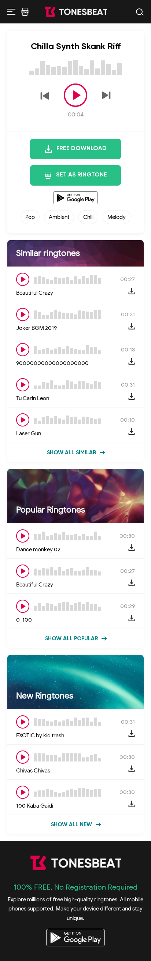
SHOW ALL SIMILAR (71, 452)
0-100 (24, 620)
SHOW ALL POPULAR (71, 638)
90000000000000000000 (52, 363)
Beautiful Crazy (34, 293)
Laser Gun (28, 433)
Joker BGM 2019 (36, 328)
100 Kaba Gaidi (34, 805)
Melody (116, 217)
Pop (30, 217)
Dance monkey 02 (38, 549)
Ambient (59, 217)
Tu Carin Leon (32, 398)
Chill (88, 217)
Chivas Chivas (33, 770)
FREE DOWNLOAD (81, 149)
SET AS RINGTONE (81, 175)
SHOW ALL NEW (71, 824)
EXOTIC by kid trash (40, 735)
